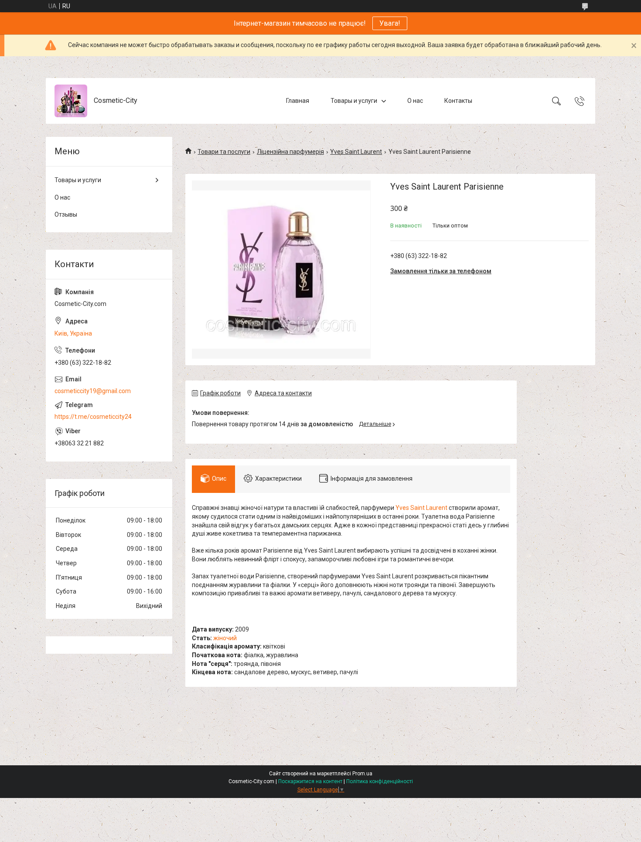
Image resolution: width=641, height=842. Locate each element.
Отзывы (66, 214)
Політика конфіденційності (379, 781)
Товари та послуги (224, 151)
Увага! (389, 23)
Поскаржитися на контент (310, 781)
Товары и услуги (354, 100)
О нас (415, 100)
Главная (297, 100)
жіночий (225, 638)
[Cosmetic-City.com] (71, 101)
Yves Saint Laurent (356, 151)
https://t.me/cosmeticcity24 (93, 416)
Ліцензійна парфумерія (290, 151)
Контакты (458, 100)
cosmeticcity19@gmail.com (93, 390)
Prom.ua (362, 774)
